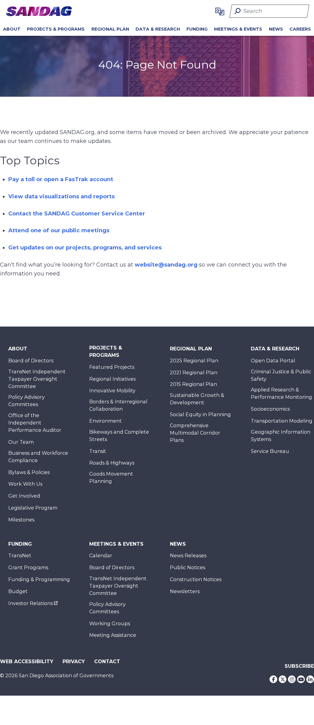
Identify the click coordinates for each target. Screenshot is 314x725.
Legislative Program (32, 508)
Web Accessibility (26, 661)
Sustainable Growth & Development (197, 398)
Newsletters (185, 591)
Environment (105, 421)
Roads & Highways (111, 463)
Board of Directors (30, 361)
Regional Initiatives (112, 379)
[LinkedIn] (310, 679)
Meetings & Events (238, 29)
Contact (107, 661)
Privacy (74, 661)
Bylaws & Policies (29, 472)
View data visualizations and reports (61, 196)
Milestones (21, 520)
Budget (18, 591)
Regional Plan (191, 349)
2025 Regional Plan (194, 361)
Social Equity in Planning (200, 414)
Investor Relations (30, 603)
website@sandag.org (166, 264)
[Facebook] (273, 679)
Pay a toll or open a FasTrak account (60, 179)
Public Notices (187, 567)
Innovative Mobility (112, 391)
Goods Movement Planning (111, 477)
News (276, 29)
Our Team (21, 442)
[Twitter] (282, 679)
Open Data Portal (273, 361)
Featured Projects (111, 367)
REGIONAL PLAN (110, 29)
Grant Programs (28, 567)
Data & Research (158, 29)
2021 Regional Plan (193, 373)
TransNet (19, 556)
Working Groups (109, 623)
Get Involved (24, 496)
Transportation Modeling (281, 421)
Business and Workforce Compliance (38, 456)
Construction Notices (195, 579)
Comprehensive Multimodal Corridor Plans (195, 433)
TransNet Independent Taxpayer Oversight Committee (37, 379)
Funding (197, 29)
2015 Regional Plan (193, 384)
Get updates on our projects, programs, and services (85, 247)
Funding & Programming (39, 579)
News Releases (188, 556)
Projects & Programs (56, 29)
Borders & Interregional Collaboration (118, 405)
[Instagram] (292, 679)
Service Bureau (270, 451)
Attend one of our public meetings (58, 230)
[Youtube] (301, 679)
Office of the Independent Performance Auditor (34, 423)
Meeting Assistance (112, 635)
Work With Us (25, 484)
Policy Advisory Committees (26, 400)
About (12, 29)
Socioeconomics (270, 409)
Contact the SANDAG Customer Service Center (76, 213)
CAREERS (300, 29)
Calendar (100, 556)
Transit (97, 451)
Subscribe (299, 666)
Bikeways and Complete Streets (119, 435)
